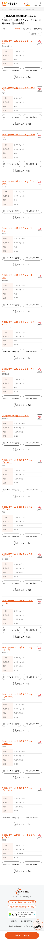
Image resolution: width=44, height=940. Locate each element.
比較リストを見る (22, 935)
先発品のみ (27, 28)
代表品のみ (38, 28)
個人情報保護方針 (27, 921)
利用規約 (14, 921)
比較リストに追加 (24, 77)
